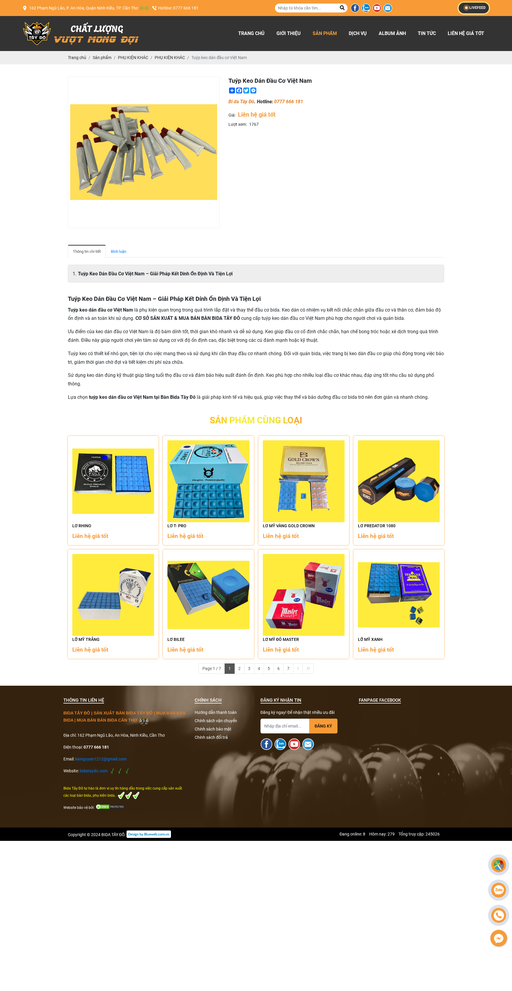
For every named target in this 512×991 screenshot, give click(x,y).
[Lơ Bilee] (208, 595)
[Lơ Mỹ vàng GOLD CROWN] (304, 481)
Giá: (232, 115)
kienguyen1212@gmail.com (101, 759)
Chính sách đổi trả (211, 737)
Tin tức (427, 33)
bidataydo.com (94, 770)
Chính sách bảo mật (213, 729)
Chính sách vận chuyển (216, 720)
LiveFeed (477, 8)
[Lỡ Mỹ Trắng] (113, 595)
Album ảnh (392, 33)
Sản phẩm (325, 33)
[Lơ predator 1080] (399, 481)
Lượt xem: (237, 124)
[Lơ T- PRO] (208, 481)
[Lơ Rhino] (113, 481)
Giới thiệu (288, 33)
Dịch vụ (358, 33)
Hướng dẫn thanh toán (216, 712)
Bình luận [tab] (118, 251)
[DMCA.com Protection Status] (110, 807)
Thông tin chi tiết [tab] (87, 251)
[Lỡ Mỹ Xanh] (399, 595)
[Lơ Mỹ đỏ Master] (304, 595)
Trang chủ (251, 33)
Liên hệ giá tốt (466, 33)
